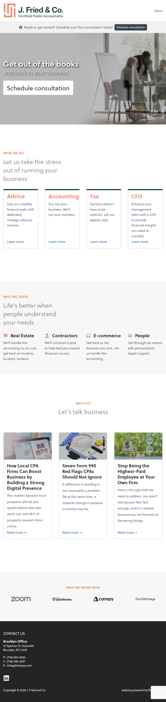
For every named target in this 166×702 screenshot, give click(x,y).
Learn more (20, 241)
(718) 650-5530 (16, 657)
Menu (159, 10)
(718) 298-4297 (16, 661)
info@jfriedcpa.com (19, 665)
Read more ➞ (27, 532)
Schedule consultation (130, 27)
